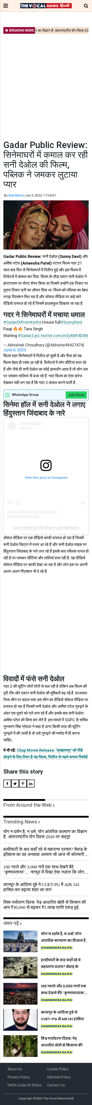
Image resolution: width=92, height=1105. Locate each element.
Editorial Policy (59, 1077)
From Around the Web (27, 805)
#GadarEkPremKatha (22, 322)
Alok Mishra (16, 195)
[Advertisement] (46, 84)
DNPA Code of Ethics (24, 1085)
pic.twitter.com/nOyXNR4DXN (61, 335)
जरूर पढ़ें (11, 923)
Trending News (20, 822)
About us (14, 1069)
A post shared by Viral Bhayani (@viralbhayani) (46, 527)
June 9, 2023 (14, 350)
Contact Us (56, 1085)
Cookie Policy (58, 1069)
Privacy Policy (18, 1077)
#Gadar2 (25, 335)
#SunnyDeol (71, 322)
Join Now (76, 394)
